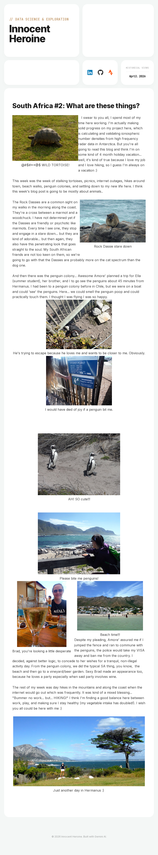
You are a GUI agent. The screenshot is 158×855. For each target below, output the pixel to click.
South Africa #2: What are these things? (76, 106)
